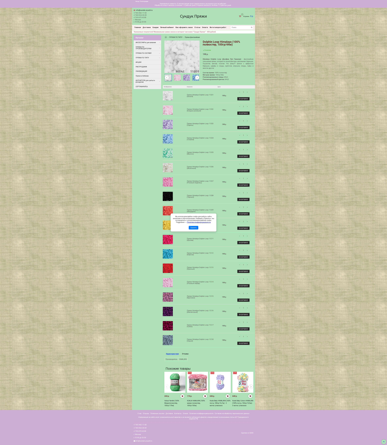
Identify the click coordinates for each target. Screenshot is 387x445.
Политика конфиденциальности (201, 413)
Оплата (205, 27)
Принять (193, 228)
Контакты (178, 413)
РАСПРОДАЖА (141, 67)
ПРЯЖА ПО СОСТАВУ (144, 53)
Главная (137, 27)
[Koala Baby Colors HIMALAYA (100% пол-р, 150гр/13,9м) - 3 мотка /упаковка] (242, 382)
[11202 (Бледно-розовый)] (177, 77)
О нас (140, 413)
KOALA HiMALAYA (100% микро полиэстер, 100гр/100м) (196, 403)
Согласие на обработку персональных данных (232, 413)
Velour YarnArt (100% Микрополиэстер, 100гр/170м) (171, 403)
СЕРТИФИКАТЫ (142, 87)
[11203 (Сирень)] (186, 77)
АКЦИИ (138, 62)
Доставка (147, 27)
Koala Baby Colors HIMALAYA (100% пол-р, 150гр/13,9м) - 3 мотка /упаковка (242, 403)
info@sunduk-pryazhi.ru (144, 10)
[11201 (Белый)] (182, 57)
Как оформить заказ (184, 27)
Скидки (155, 27)
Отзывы (146, 413)
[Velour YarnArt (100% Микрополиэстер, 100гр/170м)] (174, 382)
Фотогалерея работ (218, 27)
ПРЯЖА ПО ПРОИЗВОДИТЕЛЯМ (143, 48)
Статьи (197, 27)
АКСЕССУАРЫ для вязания (146, 42)
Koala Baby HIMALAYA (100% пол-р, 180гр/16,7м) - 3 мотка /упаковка (220, 403)
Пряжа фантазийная (192, 37)
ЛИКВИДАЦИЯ (141, 71)
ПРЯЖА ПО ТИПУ (175, 37)
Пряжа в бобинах (142, 76)
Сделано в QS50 (247, 433)
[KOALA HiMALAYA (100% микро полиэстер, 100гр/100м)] (197, 382)
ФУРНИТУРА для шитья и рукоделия (145, 81)
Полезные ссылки (157, 413)
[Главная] (166, 37)
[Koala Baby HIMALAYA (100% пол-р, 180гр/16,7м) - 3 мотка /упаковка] (220, 382)
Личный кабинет (167, 27)
